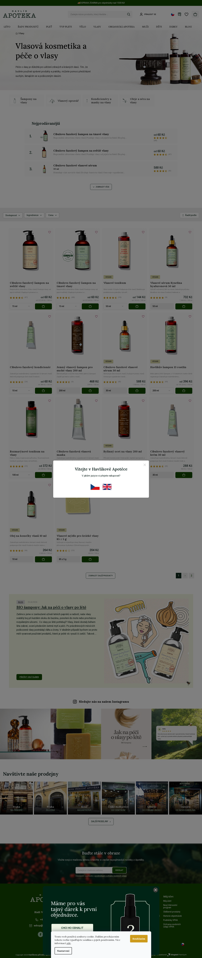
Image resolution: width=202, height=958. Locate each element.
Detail (43, 306)
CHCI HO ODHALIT (72, 927)
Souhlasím (138, 938)
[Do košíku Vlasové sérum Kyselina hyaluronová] (183, 306)
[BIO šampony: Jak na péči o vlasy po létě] (146, 641)
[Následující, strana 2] (185, 575)
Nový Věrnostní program (170, 906)
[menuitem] (7, 26)
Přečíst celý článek (29, 677)
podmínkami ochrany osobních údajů (111, 876)
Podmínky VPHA (170, 920)
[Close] (145, 465)
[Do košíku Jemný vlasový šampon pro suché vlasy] (90, 391)
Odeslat (119, 870)
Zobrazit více (102, 187)
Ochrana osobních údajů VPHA (172, 925)
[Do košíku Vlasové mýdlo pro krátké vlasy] (90, 559)
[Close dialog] (155, 890)
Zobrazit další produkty (100, 576)
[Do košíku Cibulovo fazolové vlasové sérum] (137, 391)
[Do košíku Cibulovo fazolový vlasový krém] (183, 475)
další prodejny (99, 821)
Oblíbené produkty (171, 912)
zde (69, 943)
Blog (20, 602)
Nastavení (63, 950)
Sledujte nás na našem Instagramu (104, 701)
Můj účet (167, 901)
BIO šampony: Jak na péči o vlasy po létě (51, 607)
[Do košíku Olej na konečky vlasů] (43, 559)
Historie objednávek (172, 916)
